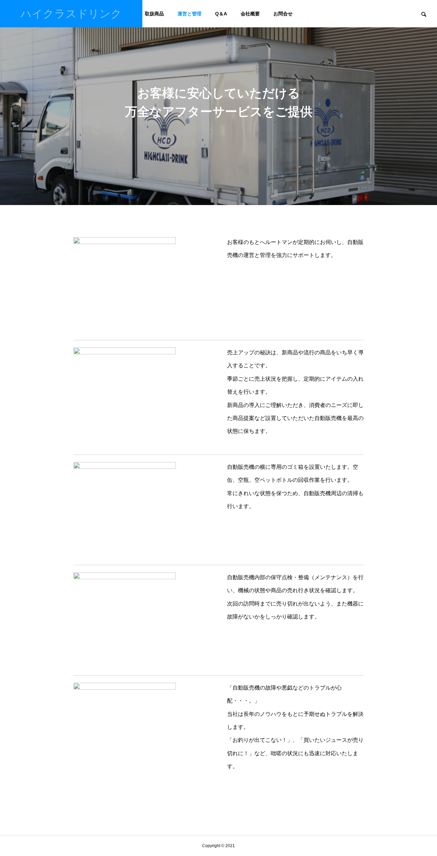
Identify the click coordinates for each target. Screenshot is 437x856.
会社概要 (250, 13)
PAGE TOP (421, 822)
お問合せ (283, 13)
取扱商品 (154, 13)
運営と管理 (189, 13)
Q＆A (221, 13)
